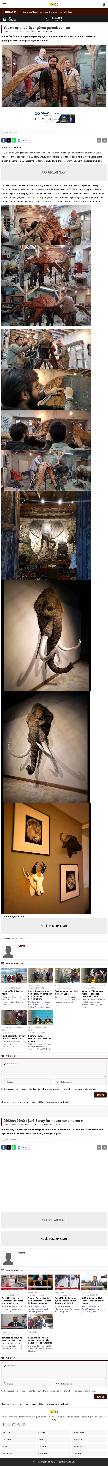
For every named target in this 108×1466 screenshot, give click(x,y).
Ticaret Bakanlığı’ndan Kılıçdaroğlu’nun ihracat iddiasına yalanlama (39, 1300)
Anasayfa (7, 31)
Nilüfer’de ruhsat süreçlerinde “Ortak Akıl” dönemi (40, 1038)
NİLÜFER (31, 1030)
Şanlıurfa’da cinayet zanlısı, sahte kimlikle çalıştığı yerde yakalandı (40, 1340)
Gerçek (14, 938)
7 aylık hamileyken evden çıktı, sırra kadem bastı (13, 1037)
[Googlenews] (24, 1425)
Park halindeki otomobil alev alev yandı (66, 992)
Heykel (20, 938)
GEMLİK (31, 985)
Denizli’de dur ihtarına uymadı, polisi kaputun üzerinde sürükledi (65, 1300)
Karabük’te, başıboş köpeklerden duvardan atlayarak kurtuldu (12, 1300)
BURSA (12, 1027)
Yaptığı (25, 938)
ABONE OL (26, 140)
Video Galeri (16, 1124)
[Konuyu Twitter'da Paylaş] (8, 140)
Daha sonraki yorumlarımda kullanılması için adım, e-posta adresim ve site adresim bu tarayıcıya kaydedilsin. (50, 1089)
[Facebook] (3, 1425)
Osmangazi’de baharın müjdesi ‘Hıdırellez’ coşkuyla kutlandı (47, 11)
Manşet (11, 985)
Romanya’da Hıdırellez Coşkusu (12, 992)
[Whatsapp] (19, 1425)
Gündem (15, 31)
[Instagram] (14, 1425)
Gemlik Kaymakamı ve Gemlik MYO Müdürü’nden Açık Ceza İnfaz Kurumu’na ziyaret (40, 995)
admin (21, 945)
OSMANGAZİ (100, 985)
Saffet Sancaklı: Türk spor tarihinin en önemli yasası (92, 1300)
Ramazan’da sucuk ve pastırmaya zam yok (11, 1338)
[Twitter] (8, 1425)
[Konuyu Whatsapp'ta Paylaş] (14, 140)
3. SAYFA (58, 985)
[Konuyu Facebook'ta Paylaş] (3, 140)
